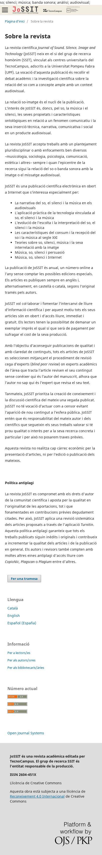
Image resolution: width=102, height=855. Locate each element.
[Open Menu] (5, 10)
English (13, 615)
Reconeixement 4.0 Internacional (37, 796)
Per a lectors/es (18, 653)
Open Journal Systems (25, 733)
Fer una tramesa (24, 578)
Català (12, 608)
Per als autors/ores (21, 660)
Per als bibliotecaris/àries (25, 667)
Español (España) (21, 623)
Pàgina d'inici (15, 21)
